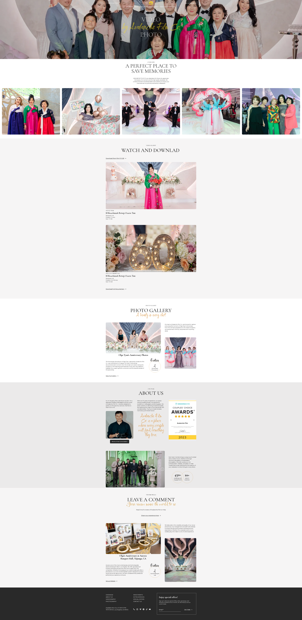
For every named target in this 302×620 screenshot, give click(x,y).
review (147, 510)
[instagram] (137, 609)
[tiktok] (146, 609)
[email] (150, 609)
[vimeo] (140, 609)
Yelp (164, 510)
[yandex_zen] (143, 609)
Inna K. (142, 510)
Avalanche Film (156, 510)
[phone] (134, 609)
